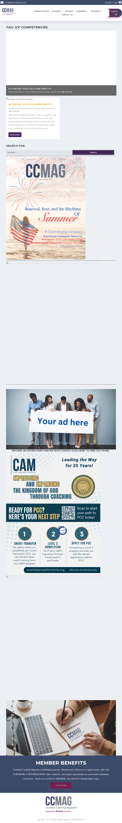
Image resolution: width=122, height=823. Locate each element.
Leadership (81, 11)
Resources (95, 11)
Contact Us (67, 15)
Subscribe (114, 13)
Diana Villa (17, 92)
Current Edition (41, 11)
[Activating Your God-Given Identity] (33, 99)
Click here (78, 450)
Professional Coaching (43, 92)
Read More (15, 134)
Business (69, 11)
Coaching (56, 11)
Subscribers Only (55, 92)
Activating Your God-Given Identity (29, 89)
